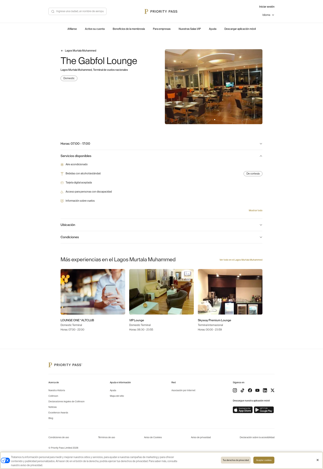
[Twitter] (273, 390)
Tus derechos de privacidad (236, 460)
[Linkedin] (265, 390)
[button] (212, 119)
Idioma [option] (266, 15)
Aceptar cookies (264, 460)
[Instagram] (235, 390)
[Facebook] (250, 390)
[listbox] (268, 15)
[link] (243, 410)
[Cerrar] (317, 460)
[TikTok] (242, 390)
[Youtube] (257, 390)
